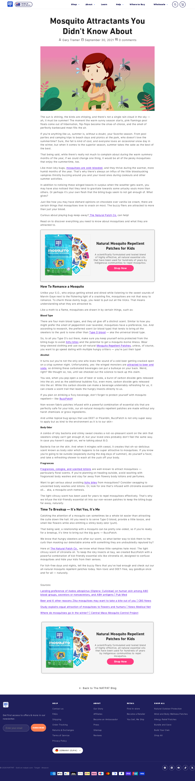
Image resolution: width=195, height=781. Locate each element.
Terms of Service (61, 735)
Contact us (57, 708)
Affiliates (98, 714)
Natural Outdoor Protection (168, 708)
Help (55, 703)
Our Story (98, 708)
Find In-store (133, 708)
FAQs (55, 714)
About (97, 703)
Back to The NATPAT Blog (99, 688)
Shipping (56, 719)
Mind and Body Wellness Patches (171, 714)
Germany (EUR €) (68, 750)
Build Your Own (161, 730)
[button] (75, 4)
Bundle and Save (162, 724)
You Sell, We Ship (135, 719)
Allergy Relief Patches (165, 719)
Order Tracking (60, 724)
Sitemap (98, 730)
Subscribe (38, 728)
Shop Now (120, 268)
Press (96, 724)
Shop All (159, 703)
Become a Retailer (136, 714)
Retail (130, 703)
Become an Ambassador (106, 719)
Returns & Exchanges (63, 730)
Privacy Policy (59, 741)
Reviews (98, 735)
